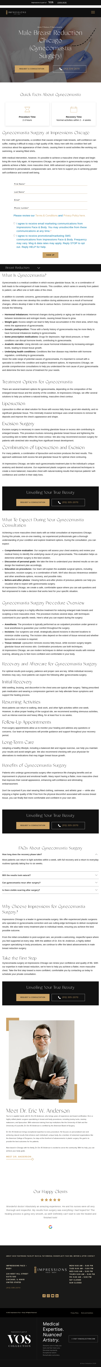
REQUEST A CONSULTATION (31, 69)
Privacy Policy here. (74, 215)
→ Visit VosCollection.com (83, 1339)
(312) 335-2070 (72, 69)
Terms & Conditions (46, 215)
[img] (50, 2)
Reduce (47, 27)
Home (40, 27)
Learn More (62, 2)
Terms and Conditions (87, 1313)
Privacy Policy (74, 1313)
